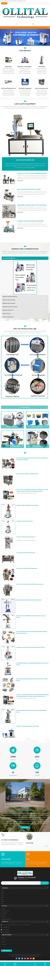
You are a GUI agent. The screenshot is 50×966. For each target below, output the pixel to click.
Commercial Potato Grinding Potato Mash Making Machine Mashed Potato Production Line (31, 632)
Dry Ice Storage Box (37, 416)
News (2, 895)
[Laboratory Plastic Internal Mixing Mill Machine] (9, 207)
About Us (2, 897)
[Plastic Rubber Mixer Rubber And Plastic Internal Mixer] (9, 223)
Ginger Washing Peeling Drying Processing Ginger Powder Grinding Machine (31, 679)
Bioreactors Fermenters (19, 954)
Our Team (29, 843)
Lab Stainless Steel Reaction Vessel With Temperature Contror (30, 647)
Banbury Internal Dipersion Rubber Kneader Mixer (31, 185)
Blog (2, 899)
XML (2, 903)
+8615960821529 (6, 932)
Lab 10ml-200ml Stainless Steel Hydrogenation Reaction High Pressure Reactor (32, 663)
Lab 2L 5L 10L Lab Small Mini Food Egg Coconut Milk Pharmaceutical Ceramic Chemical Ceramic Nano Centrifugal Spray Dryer (32, 490)
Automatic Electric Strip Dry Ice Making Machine (27, 473)
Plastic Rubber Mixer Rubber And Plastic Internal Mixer (32, 217)
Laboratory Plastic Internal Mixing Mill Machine (30, 201)
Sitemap (2, 901)
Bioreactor (3, 908)
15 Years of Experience (9, 840)
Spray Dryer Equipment (29, 954)
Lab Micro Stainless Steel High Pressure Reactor (27, 505)
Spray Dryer (8, 66)
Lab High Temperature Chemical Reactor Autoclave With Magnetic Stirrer (31, 711)
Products (2, 893)
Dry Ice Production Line (41, 88)
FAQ (27, 859)
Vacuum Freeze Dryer (5, 910)
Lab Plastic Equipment (25, 88)
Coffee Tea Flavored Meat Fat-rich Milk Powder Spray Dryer (29, 584)
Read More (20, 176)
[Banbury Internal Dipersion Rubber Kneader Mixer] (9, 191)
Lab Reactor (41, 66)
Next (1, 238)
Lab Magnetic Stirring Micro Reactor (24, 521)
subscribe (44, 883)
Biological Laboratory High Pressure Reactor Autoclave (29, 599)
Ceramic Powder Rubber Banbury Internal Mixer (30, 169)
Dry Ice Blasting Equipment (37, 435)
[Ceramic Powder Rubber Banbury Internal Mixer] (9, 176)
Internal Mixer (25, 160)
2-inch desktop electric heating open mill (25, 552)
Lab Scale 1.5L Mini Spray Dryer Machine (25, 536)
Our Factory (6, 859)
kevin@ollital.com (6, 929)
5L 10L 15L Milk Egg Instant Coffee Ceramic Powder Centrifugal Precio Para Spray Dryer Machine (32, 458)
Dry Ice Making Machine (12, 416)
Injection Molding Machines (6, 919)
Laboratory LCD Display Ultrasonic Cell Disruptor (27, 726)
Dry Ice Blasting (4, 912)
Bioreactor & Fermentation (25, 66)
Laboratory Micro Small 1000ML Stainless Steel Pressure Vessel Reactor (30, 616)
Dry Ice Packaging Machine (12, 435)
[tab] (25, 258)
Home (2, 890)
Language (4, 3)
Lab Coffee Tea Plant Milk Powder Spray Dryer (26, 568)
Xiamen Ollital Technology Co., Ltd (25, 810)
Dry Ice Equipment (37, 954)
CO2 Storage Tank (22, 368)
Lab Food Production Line (8, 88)
